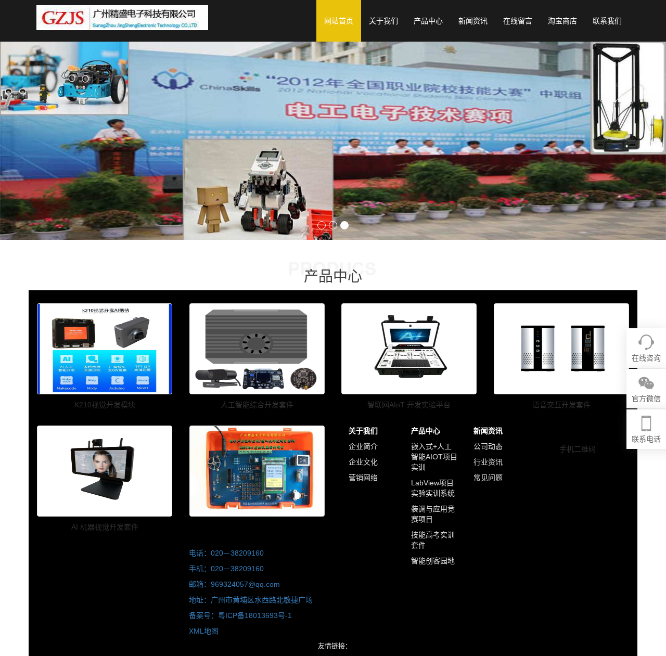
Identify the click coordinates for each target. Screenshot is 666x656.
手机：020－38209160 (226, 568)
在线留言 (517, 21)
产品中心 (428, 21)
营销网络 (363, 477)
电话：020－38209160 (226, 553)
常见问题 (488, 477)
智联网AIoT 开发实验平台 (409, 405)
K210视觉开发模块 (104, 405)
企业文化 (363, 462)
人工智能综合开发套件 (257, 405)
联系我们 (607, 21)
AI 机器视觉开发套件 (104, 527)
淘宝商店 (562, 21)
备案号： (203, 615)
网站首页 (338, 21)
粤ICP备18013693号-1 (255, 615)
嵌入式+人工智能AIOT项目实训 (434, 456)
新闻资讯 (473, 21)
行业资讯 (488, 462)
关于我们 (383, 21)
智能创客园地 (433, 561)
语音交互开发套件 (561, 405)
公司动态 (488, 446)
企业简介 (363, 446)
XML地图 (204, 631)
